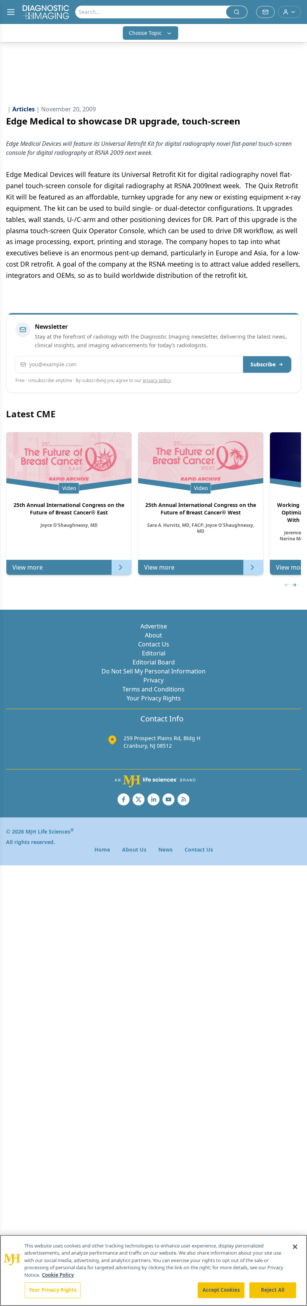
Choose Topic (145, 32)
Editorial (153, 653)
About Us (134, 849)
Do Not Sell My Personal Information (153, 671)
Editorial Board (154, 662)
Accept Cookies (221, 1290)
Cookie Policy (58, 1275)
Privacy (153, 680)
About (153, 635)
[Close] (295, 1247)
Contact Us (153, 644)
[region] (153, 1270)
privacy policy (157, 380)
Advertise (153, 626)
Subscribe (263, 364)
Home (102, 849)
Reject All (273, 1290)
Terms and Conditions (153, 689)
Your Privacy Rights (154, 698)
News (165, 849)
